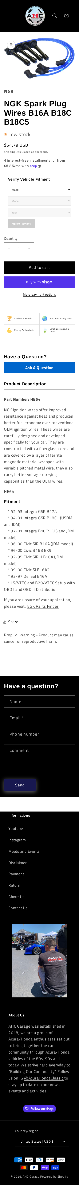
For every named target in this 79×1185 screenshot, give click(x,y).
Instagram (17, 840)
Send (20, 785)
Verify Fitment (21, 223)
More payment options (39, 294)
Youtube (15, 828)
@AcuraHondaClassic (44, 1078)
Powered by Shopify (54, 1176)
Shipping (10, 152)
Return (14, 885)
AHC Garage (31, 1176)
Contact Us (18, 908)
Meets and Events (24, 851)
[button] (10, 16)
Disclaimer (17, 863)
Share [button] (13, 622)
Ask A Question (39, 368)
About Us (16, 897)
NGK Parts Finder (43, 606)
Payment (16, 874)
